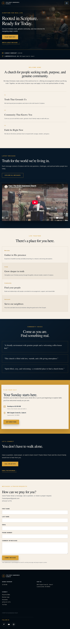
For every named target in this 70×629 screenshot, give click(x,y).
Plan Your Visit (10, 37)
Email (4, 524)
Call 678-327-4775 (10, 464)
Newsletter (5, 599)
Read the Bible (6, 594)
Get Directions (11, 422)
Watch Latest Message (11, 42)
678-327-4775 (7, 501)
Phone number (7, 532)
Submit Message (10, 557)
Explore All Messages (13, 175)
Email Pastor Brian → (9, 470)
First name (6, 508)
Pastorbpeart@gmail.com (10, 498)
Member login (5, 597)
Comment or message (9, 540)
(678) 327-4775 (6, 602)
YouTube (4, 604)
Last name (5, 516)
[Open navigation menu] (66, 3)
